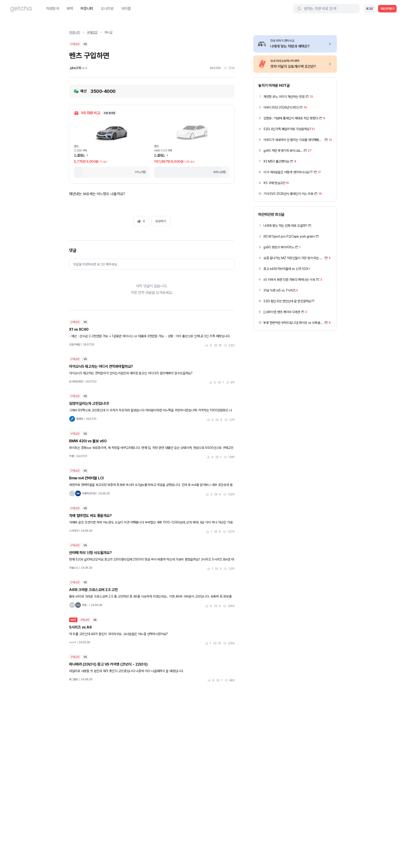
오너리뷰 (107, 8)
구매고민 (92, 32)
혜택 (69, 8)
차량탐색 (52, 8)
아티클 (126, 8)
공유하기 (160, 221)
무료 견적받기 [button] (387, 8)
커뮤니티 (86, 8)
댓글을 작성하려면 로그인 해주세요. (95, 264)
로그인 (369, 8)
